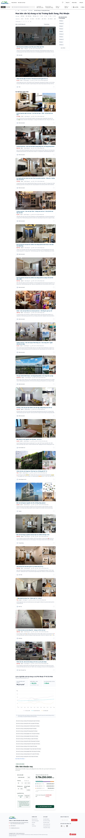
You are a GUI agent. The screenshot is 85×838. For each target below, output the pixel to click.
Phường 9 (61, 26)
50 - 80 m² (32, 18)
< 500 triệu (22, 16)
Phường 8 (61, 28)
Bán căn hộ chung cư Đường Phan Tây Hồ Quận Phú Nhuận (27, 756)
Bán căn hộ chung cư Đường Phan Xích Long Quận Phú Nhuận (27, 723)
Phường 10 (61, 39)
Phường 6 (61, 20)
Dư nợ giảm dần (20, 796)
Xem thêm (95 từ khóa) (20, 758)
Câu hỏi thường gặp (35, 820)
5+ (30, 21)
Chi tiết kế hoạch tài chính (46, 806)
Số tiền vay (26, 780)
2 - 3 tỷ (45, 16)
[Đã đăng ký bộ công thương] (72, 834)
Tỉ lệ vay (19, 780)
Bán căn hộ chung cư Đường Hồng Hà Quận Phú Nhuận (26, 728)
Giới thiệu (33, 822)
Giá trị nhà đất (20, 774)
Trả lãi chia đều (27, 796)
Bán (3, 7)
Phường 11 (61, 44)
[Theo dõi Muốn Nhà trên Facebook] (61, 826)
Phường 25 (61, 23)
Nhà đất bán (14, 2)
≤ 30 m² (22, 18)
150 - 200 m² (50, 18)
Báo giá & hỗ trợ (35, 819)
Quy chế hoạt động (46, 820)
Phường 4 (61, 36)
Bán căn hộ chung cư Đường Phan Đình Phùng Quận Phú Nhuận (28, 741)
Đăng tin (67, 2)
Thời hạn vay (20, 786)
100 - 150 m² (44, 18)
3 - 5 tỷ (50, 16)
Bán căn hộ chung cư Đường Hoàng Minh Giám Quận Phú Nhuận (28, 743)
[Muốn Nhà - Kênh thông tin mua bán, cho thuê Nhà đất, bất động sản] (5, 2)
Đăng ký (81, 2)
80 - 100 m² (38, 18)
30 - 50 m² (27, 18)
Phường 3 (61, 31)
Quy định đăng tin (46, 819)
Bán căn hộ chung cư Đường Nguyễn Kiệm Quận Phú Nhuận (27, 736)
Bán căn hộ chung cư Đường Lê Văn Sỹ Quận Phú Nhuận (26, 746)
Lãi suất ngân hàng (27, 787)
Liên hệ (33, 824)
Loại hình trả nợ (20, 793)
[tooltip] (49, 7)
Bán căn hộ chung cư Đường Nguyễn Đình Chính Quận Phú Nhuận (28, 751)
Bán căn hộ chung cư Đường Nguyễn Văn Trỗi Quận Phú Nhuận (27, 733)
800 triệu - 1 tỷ (35, 16)
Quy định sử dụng (46, 822)
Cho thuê (8, 7)
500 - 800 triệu (28, 16)
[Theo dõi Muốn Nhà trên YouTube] (67, 826)
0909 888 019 (13, 825)
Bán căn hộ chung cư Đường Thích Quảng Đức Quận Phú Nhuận (28, 720)
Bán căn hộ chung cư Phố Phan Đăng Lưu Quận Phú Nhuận (27, 738)
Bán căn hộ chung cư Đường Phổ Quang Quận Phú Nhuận (26, 731)
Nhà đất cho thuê (21, 2)
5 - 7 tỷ (54, 16)
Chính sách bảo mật (46, 824)
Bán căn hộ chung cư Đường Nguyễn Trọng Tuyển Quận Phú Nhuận (28, 748)
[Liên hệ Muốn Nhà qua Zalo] (64, 826)
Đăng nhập (74, 2)
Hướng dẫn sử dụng (46, 827)
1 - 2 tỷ (41, 16)
